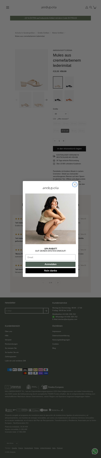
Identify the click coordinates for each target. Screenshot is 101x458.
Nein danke (50, 270)
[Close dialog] (74, 184)
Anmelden (51, 264)
